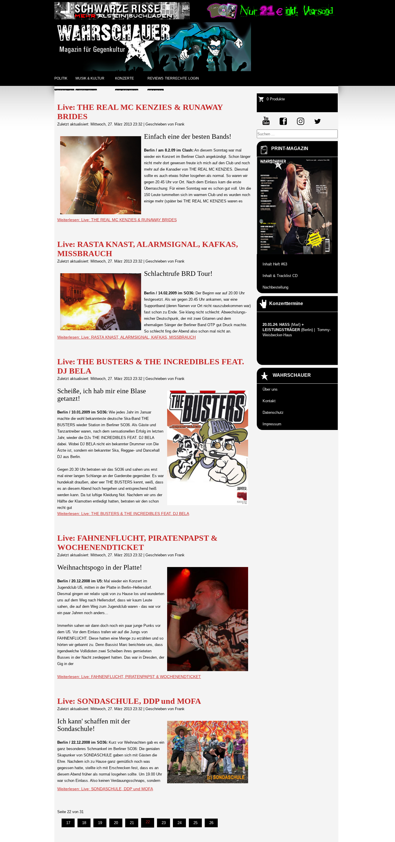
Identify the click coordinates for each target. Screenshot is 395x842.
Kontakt (269, 401)
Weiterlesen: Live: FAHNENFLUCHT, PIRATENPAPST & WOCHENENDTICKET (129, 676)
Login (193, 78)
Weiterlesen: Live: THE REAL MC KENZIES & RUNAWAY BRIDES (117, 219)
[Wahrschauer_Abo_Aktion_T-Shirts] (270, 18)
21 (132, 823)
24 (180, 823)
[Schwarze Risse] (122, 18)
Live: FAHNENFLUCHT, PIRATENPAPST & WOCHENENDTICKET (137, 542)
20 (116, 823)
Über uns (270, 389)
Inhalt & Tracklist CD (280, 276)
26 (211, 823)
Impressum (272, 424)
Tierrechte (176, 78)
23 (164, 823)
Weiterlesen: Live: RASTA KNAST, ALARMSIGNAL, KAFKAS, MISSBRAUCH (126, 337)
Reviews (155, 78)
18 (84, 823)
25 (195, 823)
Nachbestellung (275, 287)
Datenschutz (273, 412)
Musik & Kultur (89, 78)
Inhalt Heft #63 (275, 264)
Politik (60, 78)
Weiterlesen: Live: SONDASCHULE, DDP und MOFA (105, 788)
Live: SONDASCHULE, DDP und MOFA (129, 701)
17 (68, 823)
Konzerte (124, 78)
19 (100, 823)
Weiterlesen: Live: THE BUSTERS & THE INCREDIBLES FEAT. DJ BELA (123, 513)
